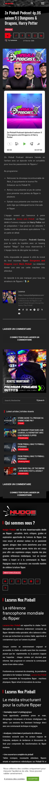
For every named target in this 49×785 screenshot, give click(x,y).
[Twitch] (38, 309)
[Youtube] (19, 313)
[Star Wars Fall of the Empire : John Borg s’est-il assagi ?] (10, 471)
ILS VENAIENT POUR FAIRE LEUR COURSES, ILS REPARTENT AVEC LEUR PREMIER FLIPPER (30, 433)
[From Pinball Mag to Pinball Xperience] (10, 447)
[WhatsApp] (35, 35)
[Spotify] (34, 309)
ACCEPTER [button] (32, 779)
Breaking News (24, 461)
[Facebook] (22, 35)
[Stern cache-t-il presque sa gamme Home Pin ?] (10, 421)
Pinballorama (23, 438)
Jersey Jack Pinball (25, 219)
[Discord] (19, 309)
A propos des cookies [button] (14, 779)
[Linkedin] (41, 35)
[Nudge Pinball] (8, 3)
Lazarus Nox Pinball (38, 674)
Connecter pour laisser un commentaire (24, 338)
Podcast (9, 29)
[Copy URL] (16, 35)
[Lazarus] (6, 40)
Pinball (21, 423)
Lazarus (13, 40)
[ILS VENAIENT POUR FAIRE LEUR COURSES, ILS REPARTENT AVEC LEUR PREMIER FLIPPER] (10, 433)
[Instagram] (27, 309)
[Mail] (31, 309)
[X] (28, 35)
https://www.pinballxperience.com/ (31, 295)
